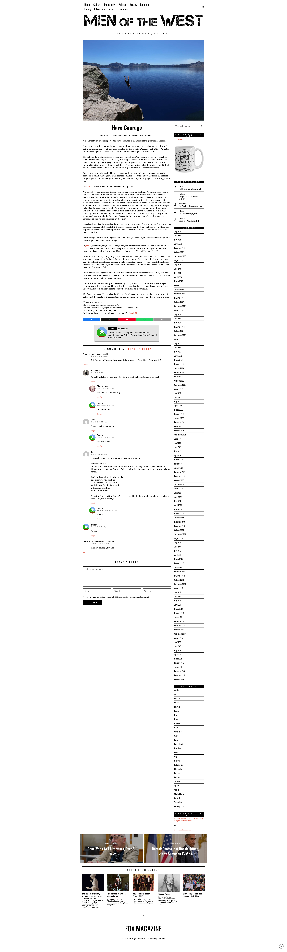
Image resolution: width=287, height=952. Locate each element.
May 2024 (177, 322)
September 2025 (180, 256)
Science (177, 781)
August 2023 (178, 339)
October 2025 (179, 252)
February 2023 (179, 364)
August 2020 (178, 488)
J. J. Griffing (95, 370)
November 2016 (179, 675)
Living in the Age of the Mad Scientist (188, 197)
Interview (177, 748)
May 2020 (177, 501)
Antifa (176, 690)
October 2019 (179, 530)
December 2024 (180, 293)
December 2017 (179, 621)
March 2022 (178, 409)
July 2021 (177, 443)
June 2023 (178, 347)
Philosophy (178, 769)
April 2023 (178, 356)
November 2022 (179, 376)
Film (175, 715)
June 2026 (178, 235)
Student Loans (179, 794)
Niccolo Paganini (165, 894)
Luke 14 (88, 186)
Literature (177, 760)
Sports (176, 789)
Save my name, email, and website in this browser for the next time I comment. (117, 597)
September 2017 (180, 633)
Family (126, 135)
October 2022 (179, 380)
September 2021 (180, 434)
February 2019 (179, 563)
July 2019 (177, 542)
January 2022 (179, 418)
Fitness (176, 727)
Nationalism (132, 135)
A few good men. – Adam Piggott (95, 353)
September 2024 (180, 306)
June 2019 (177, 546)
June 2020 (178, 497)
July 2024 (177, 314)
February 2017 (179, 663)
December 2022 (179, 372)
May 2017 (177, 650)
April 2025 (178, 277)
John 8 (88, 246)
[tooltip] (91, 319)
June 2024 (178, 318)
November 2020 (179, 476)
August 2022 (178, 389)
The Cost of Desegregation (188, 213)
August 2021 (178, 438)
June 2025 (178, 268)
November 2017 (179, 625)
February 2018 (179, 613)
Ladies (176, 752)
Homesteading (179, 744)
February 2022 (179, 414)
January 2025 (179, 289)
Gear (176, 735)
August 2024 (178, 310)
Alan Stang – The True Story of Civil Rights (192, 895)
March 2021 (178, 459)
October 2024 (179, 302)
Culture (114, 135)
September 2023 (180, 335)
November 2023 (179, 326)
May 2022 (177, 401)
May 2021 (177, 451)
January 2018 (178, 617)
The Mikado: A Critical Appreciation (116, 895)
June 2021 (177, 447)
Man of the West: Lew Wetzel (189, 221)
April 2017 (177, 654)
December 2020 (180, 472)
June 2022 (178, 397)
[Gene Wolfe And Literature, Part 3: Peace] (111, 848)
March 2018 (178, 609)
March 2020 (178, 509)
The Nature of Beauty (91, 893)
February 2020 (179, 513)
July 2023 (177, 343)
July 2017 (177, 642)
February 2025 (179, 285)
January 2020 (179, 517)
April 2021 (178, 455)
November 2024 (179, 297)
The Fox (161, 939)
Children (177, 698)
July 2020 (177, 492)
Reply (85, 365)
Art (175, 694)
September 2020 (180, 484)
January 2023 (179, 368)
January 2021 (178, 468)
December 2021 (179, 422)
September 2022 (180, 385)
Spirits (176, 785)
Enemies (120, 135)
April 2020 (178, 505)
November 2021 (179, 426)
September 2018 (180, 584)
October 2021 (179, 430)
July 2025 (177, 264)
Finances (177, 719)
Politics (140, 135)
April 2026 (178, 244)
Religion (177, 777)
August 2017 (178, 638)
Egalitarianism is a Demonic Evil (190, 189)
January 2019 (178, 567)
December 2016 (179, 671)
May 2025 (177, 273)
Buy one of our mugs (182, 830)
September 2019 (180, 534)
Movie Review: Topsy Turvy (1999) (141, 895)
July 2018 (177, 592)
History (176, 740)
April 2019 (178, 555)
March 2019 (178, 559)
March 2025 (178, 281)
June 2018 (177, 596)
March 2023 (178, 360)
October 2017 (179, 629)
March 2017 (178, 658)
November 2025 (179, 248)
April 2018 (178, 604)
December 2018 (179, 571)
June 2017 (177, 646)
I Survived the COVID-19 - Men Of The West (99, 541)
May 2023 (177, 351)
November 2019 (179, 526)
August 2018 (178, 588)
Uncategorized (179, 806)
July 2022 (177, 393)
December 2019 (179, 521)
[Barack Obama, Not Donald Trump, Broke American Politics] (175, 848)
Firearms (177, 723)
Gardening (177, 731)
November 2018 (179, 575)
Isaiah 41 (133, 313)
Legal (176, 756)
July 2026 (177, 231)
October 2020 (179, 480)
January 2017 (178, 667)
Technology (178, 802)
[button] (202, 126)
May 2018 (177, 600)
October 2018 (179, 580)
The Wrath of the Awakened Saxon (190, 206)
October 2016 (179, 679)
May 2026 (177, 239)
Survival (177, 798)
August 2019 (178, 538)
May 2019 (177, 550)
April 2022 (178, 405)
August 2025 (178, 260)
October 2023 (179, 331)
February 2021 (179, 463)
